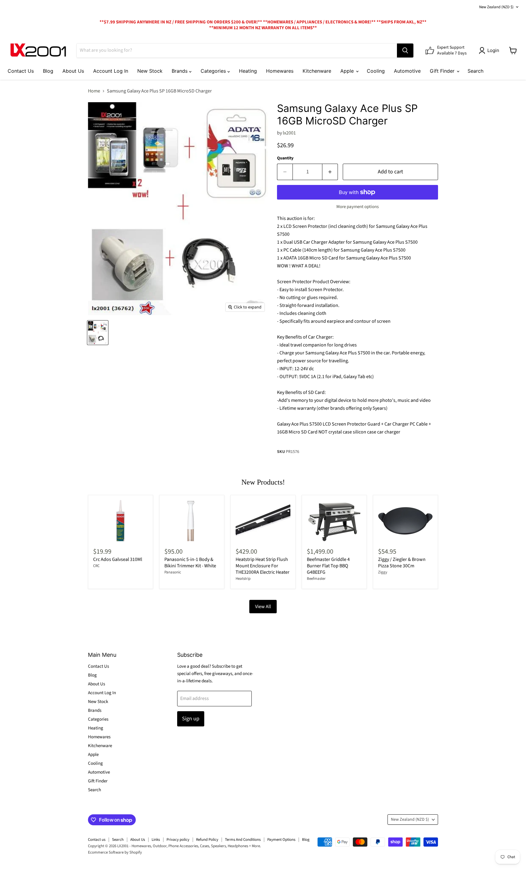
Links (156, 839)
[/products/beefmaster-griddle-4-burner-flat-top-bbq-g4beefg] (334, 520)
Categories (214, 71)
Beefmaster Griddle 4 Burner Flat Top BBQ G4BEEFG (328, 566)
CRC (96, 566)
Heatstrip (243, 578)
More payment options (357, 206)
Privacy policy (178, 839)
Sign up (190, 718)
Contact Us (21, 71)
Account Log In (110, 71)
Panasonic (172, 572)
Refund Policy (207, 839)
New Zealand (496, 7)
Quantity (285, 158)
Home (94, 91)
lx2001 (289, 133)
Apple (347, 71)
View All (263, 606)
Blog (48, 71)
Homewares (279, 71)
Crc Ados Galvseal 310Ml (117, 559)
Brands (180, 71)
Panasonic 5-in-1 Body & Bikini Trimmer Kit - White (190, 562)
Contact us (96, 839)
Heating (248, 71)
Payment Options (281, 839)
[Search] (405, 50)
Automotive (407, 71)
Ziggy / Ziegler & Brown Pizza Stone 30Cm (402, 562)
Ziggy (382, 572)
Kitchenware (317, 71)
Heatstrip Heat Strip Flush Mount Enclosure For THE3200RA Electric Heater (262, 566)
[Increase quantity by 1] (330, 172)
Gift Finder (443, 71)
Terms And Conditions (243, 839)
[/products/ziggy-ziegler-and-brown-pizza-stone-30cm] (405, 520)
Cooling (376, 71)
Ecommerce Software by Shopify (115, 852)
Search (475, 71)
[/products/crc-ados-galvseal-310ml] (120, 520)
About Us (73, 71)
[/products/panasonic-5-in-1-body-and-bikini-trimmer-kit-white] (191, 520)
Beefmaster (316, 578)
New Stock (150, 71)
